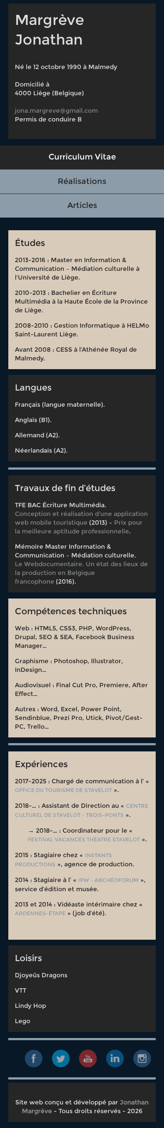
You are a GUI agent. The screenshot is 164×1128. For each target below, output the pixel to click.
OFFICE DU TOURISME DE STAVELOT (63, 790)
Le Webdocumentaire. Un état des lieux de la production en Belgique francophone (81, 572)
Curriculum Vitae (82, 157)
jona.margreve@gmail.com (56, 110)
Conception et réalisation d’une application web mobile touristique (81, 518)
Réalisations (82, 181)
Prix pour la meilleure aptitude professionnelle (79, 527)
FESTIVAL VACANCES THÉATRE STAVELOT (84, 839)
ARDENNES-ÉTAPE (40, 913)
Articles (82, 205)
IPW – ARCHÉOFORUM (108, 880)
